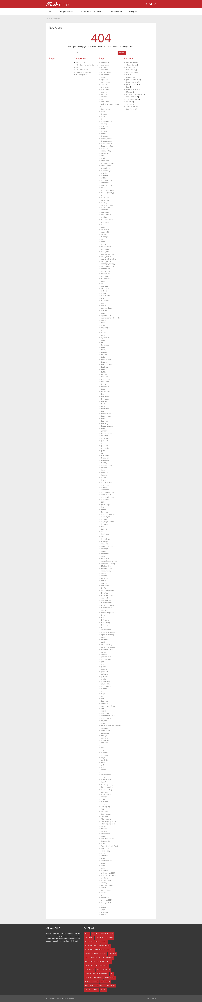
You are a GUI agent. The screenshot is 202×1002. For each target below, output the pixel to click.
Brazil (103, 129)
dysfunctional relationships (111, 318)
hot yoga (104, 475)
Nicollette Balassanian (134, 94)
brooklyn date (106, 141)
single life (104, 760)
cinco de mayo (106, 185)
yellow (103, 907)
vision (103, 868)
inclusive (104, 487)
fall (102, 342)
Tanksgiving (105, 807)
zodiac (103, 915)
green (103, 450)
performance (106, 657)
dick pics (104, 291)
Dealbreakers (106, 278)
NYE (102, 627)
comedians (105, 200)
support (104, 804)
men (103, 556)
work (103, 895)
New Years (105, 593)
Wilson (128, 102)
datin (103, 242)
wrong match (106, 902)
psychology (105, 684)
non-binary (105, 610)
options (104, 637)
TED (103, 809)
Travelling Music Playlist (110, 846)
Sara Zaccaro (131, 97)
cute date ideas (107, 219)
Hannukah (105, 458)
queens (104, 689)
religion (104, 721)
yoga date (105, 912)
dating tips (105, 276)
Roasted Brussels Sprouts (111, 725)
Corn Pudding (106, 212)
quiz (102, 696)
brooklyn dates (106, 143)
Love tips (104, 541)
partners (104, 652)
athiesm (104, 97)
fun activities (106, 414)
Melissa (129, 92)
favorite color (106, 359)
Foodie (103, 389)
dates (103, 239)
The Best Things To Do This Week (91, 12)
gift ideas (104, 441)
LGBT (103, 527)
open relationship (107, 635)
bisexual (104, 114)
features (104, 362)
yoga (103, 910)
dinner (103, 293)
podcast (104, 669)
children (104, 178)
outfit (103, 642)
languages (105, 524)
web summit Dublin (108, 875)
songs (103, 770)
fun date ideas (106, 416)
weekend (104, 878)
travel (103, 843)
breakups (104, 131)
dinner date (105, 296)
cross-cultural (106, 215)
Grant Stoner (131, 72)
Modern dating (106, 566)
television (104, 811)
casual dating (106, 151)
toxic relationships (108, 838)
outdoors (104, 639)
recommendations (108, 706)
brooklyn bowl (106, 138)
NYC (103, 617)
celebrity (104, 158)
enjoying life (105, 328)
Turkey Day (105, 851)
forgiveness (105, 391)
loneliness (105, 534)
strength (104, 797)
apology (104, 92)
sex (102, 748)
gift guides (105, 438)
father (103, 357)
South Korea (106, 775)
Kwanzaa (104, 512)
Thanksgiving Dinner (109, 821)
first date (104, 377)
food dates (105, 387)
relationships (106, 718)
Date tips (104, 237)
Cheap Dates (106, 165)
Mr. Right (104, 578)
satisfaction (105, 733)
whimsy (104, 883)
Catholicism (105, 153)
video (103, 863)
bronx (103, 134)
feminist (104, 369)
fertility (103, 372)
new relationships (107, 590)
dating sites (105, 274)
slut (102, 765)
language (104, 519)
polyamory (105, 674)
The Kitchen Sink (116, 12)
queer (103, 691)
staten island (106, 794)
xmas (103, 905)
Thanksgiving (106, 819)
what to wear (106, 880)
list (102, 531)
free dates (105, 396)
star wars (104, 792)
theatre (104, 829)
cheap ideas (105, 168)
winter (103, 888)
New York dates (107, 603)
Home (50, 12)
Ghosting (104, 436)
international (106, 495)
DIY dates (105, 301)
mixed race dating (108, 563)
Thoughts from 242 (66, 12)
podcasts (104, 671)
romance (104, 728)
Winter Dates (106, 890)
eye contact (105, 337)
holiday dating (106, 465)
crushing (104, 217)
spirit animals (106, 779)
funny (103, 428)
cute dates (105, 222)
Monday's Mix (106, 568)
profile (103, 679)
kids (102, 507)
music (103, 581)
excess (103, 335)
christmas (105, 183)
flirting (103, 384)
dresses (104, 310)
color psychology (107, 192)
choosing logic (106, 180)
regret (103, 711)
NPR (103, 615)
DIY (102, 298)
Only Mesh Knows (108, 632)
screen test (105, 740)
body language (106, 121)
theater (104, 826)
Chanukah (105, 161)
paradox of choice (108, 647)
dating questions (107, 266)
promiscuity (105, 681)
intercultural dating (108, 492)
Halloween (105, 455)
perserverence (106, 659)
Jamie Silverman (132, 79)
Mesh (149, 998)
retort (103, 723)
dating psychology (108, 264)
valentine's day (106, 861)
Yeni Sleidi (130, 104)
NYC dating (105, 622)
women (104, 892)
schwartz (104, 738)
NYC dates (105, 620)
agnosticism (105, 82)
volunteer (104, 870)
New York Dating (107, 605)
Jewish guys (105, 504)
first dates (105, 382)
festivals (104, 374)
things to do (105, 834)
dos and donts (106, 308)
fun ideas (104, 421)
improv (103, 480)
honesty (104, 470)
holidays (104, 468)
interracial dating (107, 497)
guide (103, 453)
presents (104, 676)
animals (104, 84)
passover (104, 654)
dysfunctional (106, 315)
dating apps (105, 249)
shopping (104, 755)
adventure (105, 75)
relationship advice (108, 716)
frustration (105, 409)
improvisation (106, 485)
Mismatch (105, 558)
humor (103, 477)
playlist (103, 667)
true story (105, 848)
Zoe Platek (130, 109)
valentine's (105, 858)
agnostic (104, 79)
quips (103, 694)
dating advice (106, 246)
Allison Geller (131, 65)
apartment (105, 89)
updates (104, 853)
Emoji (103, 323)
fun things (105, 423)
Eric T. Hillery (131, 70)
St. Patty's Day (106, 789)
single (103, 757)
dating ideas (105, 251)
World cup (105, 897)
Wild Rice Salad (107, 885)
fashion (104, 355)
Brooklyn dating (107, 146)
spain (103, 777)
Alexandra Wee (132, 62)
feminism (104, 367)
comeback (105, 197)
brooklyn (104, 136)
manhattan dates (107, 546)
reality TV (104, 703)
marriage (104, 549)
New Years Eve (107, 595)
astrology (104, 94)
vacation (104, 856)
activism (104, 67)
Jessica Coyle (131, 84)
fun (102, 411)
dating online (106, 256)
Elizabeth (129, 67)
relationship (105, 713)
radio (103, 698)
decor (103, 283)
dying (103, 313)
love (102, 536)
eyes (103, 340)
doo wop (104, 305)
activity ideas (106, 72)
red (102, 708)
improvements (106, 482)
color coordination (108, 190)
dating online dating (108, 259)
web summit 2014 (108, 873)
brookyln (104, 148)
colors (103, 195)
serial (103, 745)
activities (104, 70)
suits (103, 799)
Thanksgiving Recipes (109, 824)
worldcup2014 (106, 900)
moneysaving (106, 571)
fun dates (104, 418)
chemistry (105, 173)
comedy (104, 202)
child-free (104, 175)
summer (104, 802)
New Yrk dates (106, 608)
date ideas (105, 229)
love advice (105, 539)
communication (107, 207)
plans (103, 664)
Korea (103, 509)
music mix (105, 585)
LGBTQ (104, 529)
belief (103, 111)
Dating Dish (133, 12)
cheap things (106, 170)
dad (102, 224)
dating (103, 244)
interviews (105, 499)
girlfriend (104, 445)
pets (103, 662)
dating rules (105, 269)
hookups (104, 472)
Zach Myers (130, 106)
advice (103, 77)
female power (106, 364)
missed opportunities (109, 561)
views (103, 865)
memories (105, 554)
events (103, 332)
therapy (104, 831)
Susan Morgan (131, 99)
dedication (105, 286)
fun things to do (107, 426)
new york (104, 598)
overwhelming (106, 644)
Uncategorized (81, 75)
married (104, 551)
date (103, 227)
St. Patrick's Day (107, 787)
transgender (105, 841)
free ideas (105, 399)
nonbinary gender (107, 612)
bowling (104, 124)
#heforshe (105, 62)
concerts (104, 210)
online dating (106, 630)
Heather (129, 77)
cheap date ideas (107, 163)
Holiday (104, 463)
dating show (105, 271)
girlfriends (105, 448)
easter (103, 320)
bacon (103, 99)
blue (102, 119)
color (103, 188)
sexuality (104, 752)
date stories (105, 234)
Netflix (103, 588)
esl (102, 330)
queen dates (106, 686)
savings (104, 735)
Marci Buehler (131, 89)
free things (105, 401)
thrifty (103, 836)
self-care (104, 743)
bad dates (105, 102)
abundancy (105, 65)
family (103, 350)
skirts (103, 762)
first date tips (106, 379)
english (103, 325)
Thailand (104, 816)
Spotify (103, 782)
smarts (103, 767)
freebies (104, 404)
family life (104, 352)
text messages (106, 814)
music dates (105, 583)
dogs (103, 303)
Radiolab (104, 701)
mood (103, 573)
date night (105, 232)
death (103, 281)
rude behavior (106, 730)
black (103, 116)
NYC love (104, 625)
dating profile (106, 261)
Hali (127, 75)
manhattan (105, 544)
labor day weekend (108, 514)
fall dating (105, 345)
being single (105, 109)
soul (102, 772)
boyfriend (104, 126)
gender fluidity (106, 433)
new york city (106, 600)
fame (103, 347)
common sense (107, 205)
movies (104, 576)
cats (102, 156)
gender (103, 431)
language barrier (107, 522)
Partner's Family (107, 649)
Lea (127, 87)
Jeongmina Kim (132, 82)
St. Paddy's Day (107, 784)
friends (103, 406)
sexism (103, 750)
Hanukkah (105, 460)
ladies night (105, 517)
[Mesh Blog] (57, 4)
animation (105, 87)
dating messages (107, 254)
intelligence (105, 490)
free (102, 394)
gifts (103, 443)
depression (105, 288)
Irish (102, 502)
